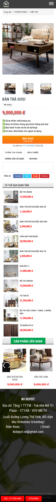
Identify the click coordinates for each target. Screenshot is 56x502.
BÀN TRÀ (34, 12)
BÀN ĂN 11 (24, 266)
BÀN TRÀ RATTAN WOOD (15, 378)
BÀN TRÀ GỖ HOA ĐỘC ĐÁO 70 (33, 251)
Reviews (33, 159)
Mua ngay (28, 139)
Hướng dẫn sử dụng (14, 159)
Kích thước (33, 152)
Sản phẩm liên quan (28, 341)
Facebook (18, 176)
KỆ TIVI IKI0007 (26, 281)
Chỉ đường (34, 498)
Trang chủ (7, 12)
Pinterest (44, 176)
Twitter (27, 176)
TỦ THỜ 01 (24, 296)
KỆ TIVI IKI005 (26, 192)
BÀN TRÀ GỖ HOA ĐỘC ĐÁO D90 (33, 221)
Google (35, 176)
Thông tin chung (13, 152)
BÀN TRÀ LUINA (41, 377)
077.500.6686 (28, 146)
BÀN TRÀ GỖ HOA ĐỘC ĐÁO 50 (33, 207)
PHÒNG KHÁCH (21, 12)
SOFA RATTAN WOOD (29, 236)
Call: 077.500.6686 (12, 498)
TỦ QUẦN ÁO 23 (26, 325)
